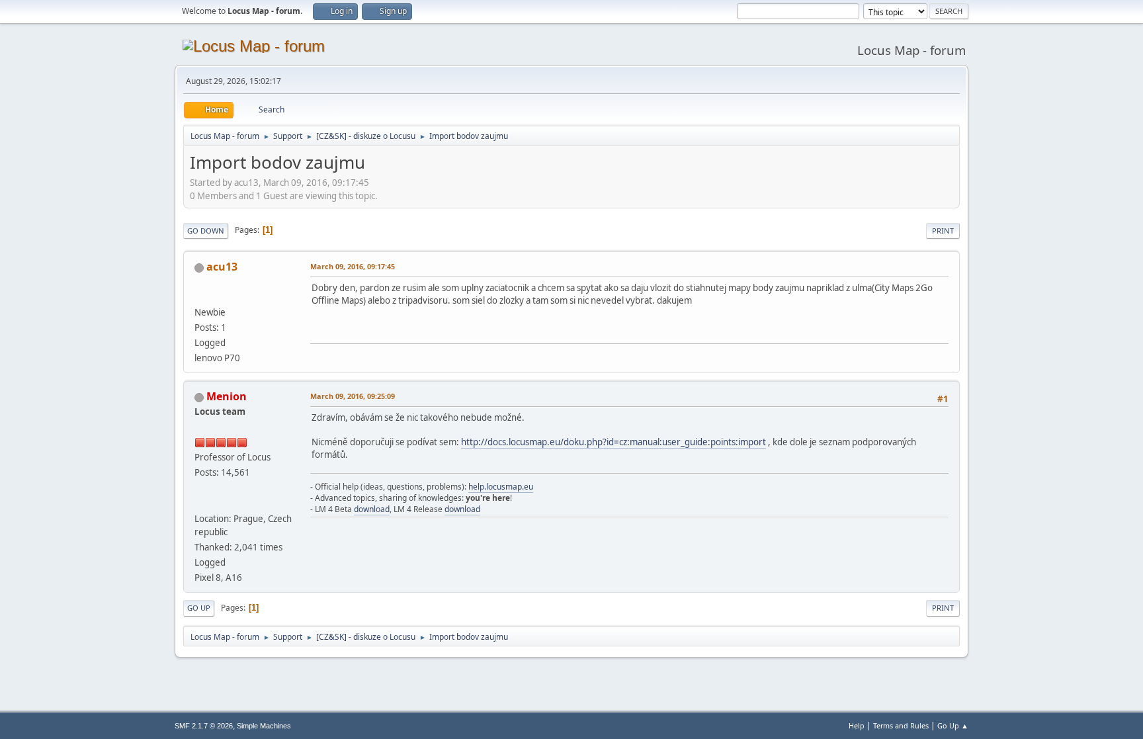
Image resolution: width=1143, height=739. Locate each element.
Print (943, 231)
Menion (226, 396)
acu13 (221, 266)
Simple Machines (264, 726)
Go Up (198, 608)
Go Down (205, 231)
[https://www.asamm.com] (199, 503)
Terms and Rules (901, 725)
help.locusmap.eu (500, 486)
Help (857, 725)
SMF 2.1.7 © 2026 (204, 726)
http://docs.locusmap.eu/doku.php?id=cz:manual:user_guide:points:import (613, 442)
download (372, 509)
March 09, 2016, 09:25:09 (352, 396)
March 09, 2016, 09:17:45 (352, 266)
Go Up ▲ (952, 725)
